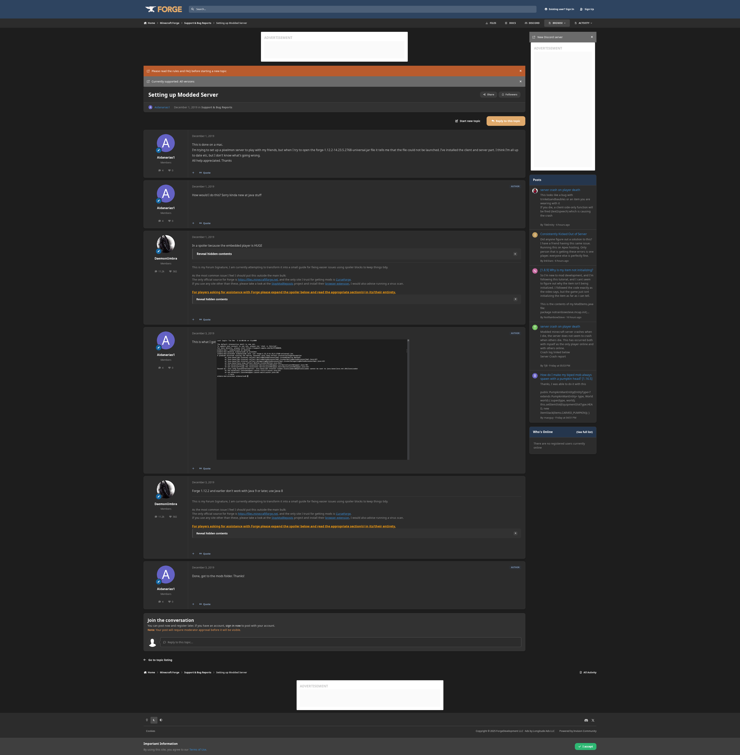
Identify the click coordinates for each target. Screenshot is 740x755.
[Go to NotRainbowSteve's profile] (535, 271)
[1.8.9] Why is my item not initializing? (566, 270)
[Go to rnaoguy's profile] (535, 375)
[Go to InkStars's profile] (535, 235)
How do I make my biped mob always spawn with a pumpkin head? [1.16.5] (566, 377)
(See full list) (584, 432)
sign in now (233, 625)
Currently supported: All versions (173, 81)
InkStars (548, 260)
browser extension (337, 283)
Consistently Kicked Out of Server (563, 234)
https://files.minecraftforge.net (258, 279)
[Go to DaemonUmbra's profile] (166, 244)
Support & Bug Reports (216, 107)
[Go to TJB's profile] (535, 327)
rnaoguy (549, 417)
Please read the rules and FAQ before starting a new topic (189, 71)
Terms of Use (197, 749)
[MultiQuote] (193, 173)
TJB (545, 365)
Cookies (150, 731)
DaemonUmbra (166, 258)
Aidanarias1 (162, 107)
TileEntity (549, 224)
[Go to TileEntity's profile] (535, 190)
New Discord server (550, 37)
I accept (588, 746)
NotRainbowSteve (554, 317)
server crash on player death (560, 190)
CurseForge (343, 279)
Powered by (577, 731)
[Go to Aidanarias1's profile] (150, 107)
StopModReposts (282, 283)
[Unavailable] (313, 342)
